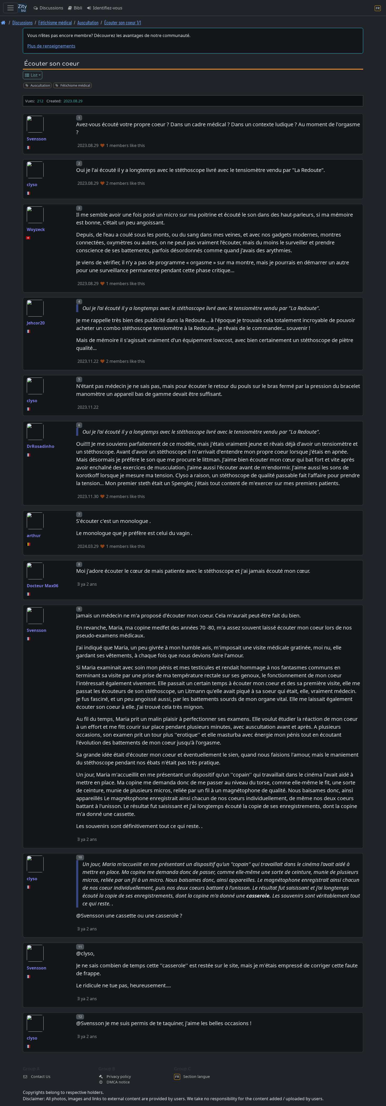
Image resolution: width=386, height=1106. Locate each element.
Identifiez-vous (107, 8)
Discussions (51, 8)
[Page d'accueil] (3, 22)
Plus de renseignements (51, 46)
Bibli (77, 8)
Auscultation (87, 22)
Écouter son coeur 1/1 (122, 22)
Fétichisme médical (55, 22)
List (34, 75)
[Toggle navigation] (10, 8)
